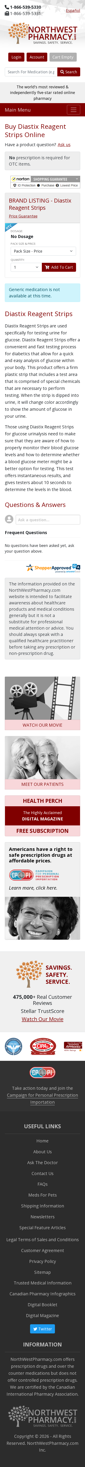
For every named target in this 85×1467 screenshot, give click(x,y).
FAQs (42, 1184)
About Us (42, 1152)
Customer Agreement (42, 1250)
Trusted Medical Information (42, 1283)
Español (73, 10)
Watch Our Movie (42, 1019)
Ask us (64, 145)
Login (16, 57)
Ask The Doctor (42, 1162)
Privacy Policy (42, 1261)
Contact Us (42, 1173)
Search (70, 71)
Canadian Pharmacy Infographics (42, 1294)
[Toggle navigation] (73, 109)
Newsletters (42, 1217)
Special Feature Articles (42, 1228)
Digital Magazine (42, 1315)
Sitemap (42, 1272)
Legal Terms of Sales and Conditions (42, 1239)
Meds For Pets (42, 1195)
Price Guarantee (23, 216)
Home (42, 1141)
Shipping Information (42, 1206)
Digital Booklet (42, 1305)
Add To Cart (61, 267)
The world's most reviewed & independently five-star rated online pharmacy (42, 92)
